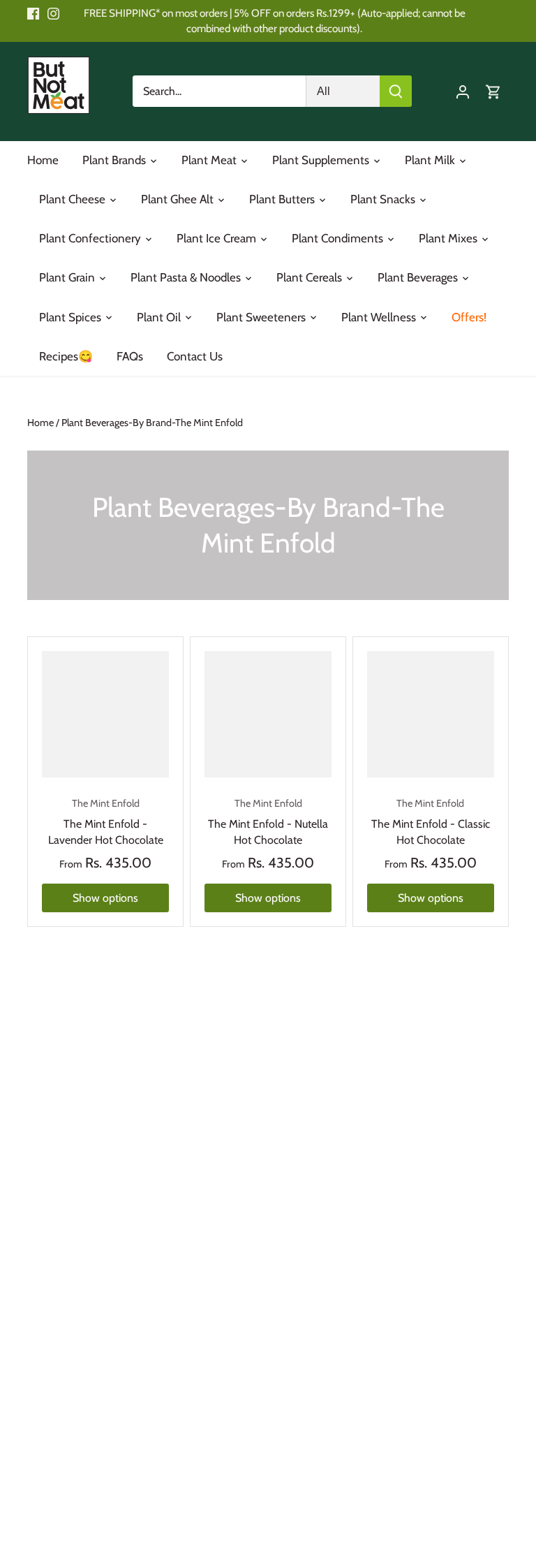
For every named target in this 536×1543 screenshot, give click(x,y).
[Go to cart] (493, 91)
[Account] (462, 91)
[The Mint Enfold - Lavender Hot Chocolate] (105, 714)
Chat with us (30, 1512)
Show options (105, 898)
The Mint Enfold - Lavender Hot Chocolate (105, 822)
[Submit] (396, 91)
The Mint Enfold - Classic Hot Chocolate (430, 822)
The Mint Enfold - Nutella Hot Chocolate (268, 822)
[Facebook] (33, 13)
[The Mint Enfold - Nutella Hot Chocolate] (268, 714)
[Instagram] (53, 13)
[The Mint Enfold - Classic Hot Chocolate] (430, 714)
